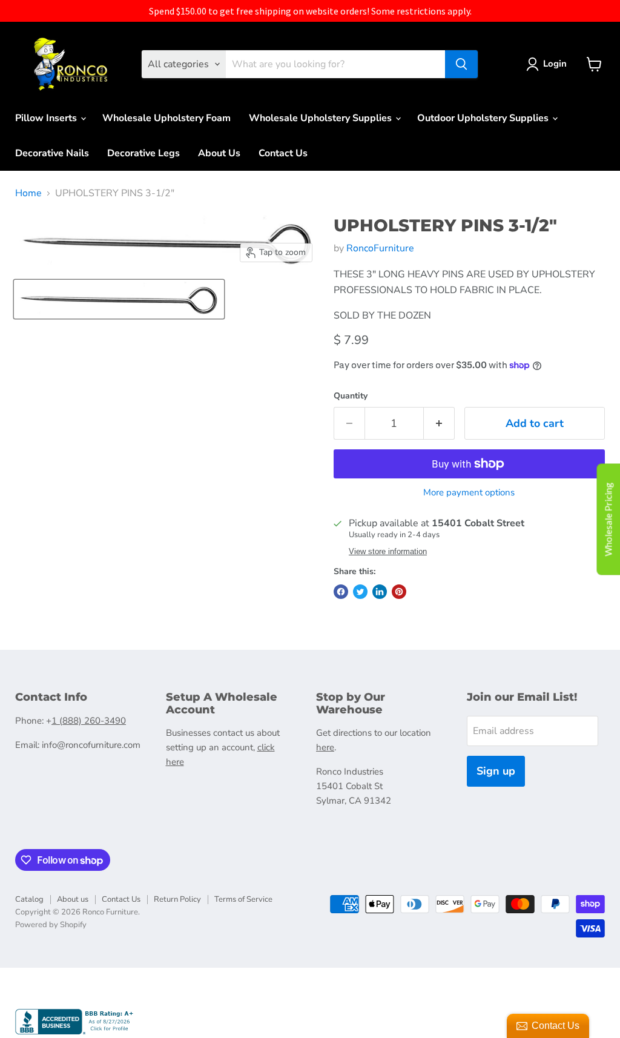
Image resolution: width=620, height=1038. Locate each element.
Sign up (496, 771)
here (325, 747)
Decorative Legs (143, 153)
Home (28, 193)
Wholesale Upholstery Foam (166, 118)
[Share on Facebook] (341, 591)
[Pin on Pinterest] (399, 591)
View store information (388, 551)
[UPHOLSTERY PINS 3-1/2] (119, 299)
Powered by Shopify (51, 924)
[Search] (461, 64)
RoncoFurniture (380, 248)
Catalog (29, 899)
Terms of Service (243, 899)
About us (72, 899)
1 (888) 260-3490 (88, 721)
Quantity (351, 396)
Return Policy (177, 899)
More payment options (469, 493)
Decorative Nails (52, 153)
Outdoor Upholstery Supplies (484, 118)
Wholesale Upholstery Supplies (321, 118)
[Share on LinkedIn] (379, 591)
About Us (219, 153)
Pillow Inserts (47, 118)
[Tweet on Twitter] (360, 591)
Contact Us (283, 153)
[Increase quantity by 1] (439, 423)
